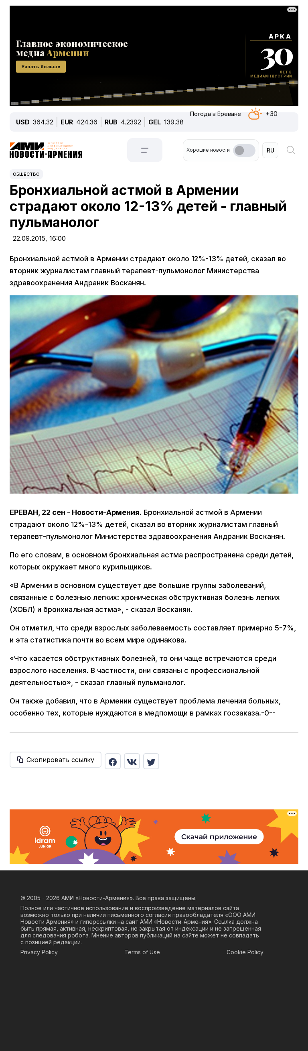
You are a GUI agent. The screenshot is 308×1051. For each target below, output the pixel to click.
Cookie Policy (245, 952)
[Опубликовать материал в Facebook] (113, 761)
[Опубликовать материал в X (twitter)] (151, 761)
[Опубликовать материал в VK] (132, 761)
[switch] (244, 150)
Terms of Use (142, 952)
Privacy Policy (39, 952)
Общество (26, 174)
